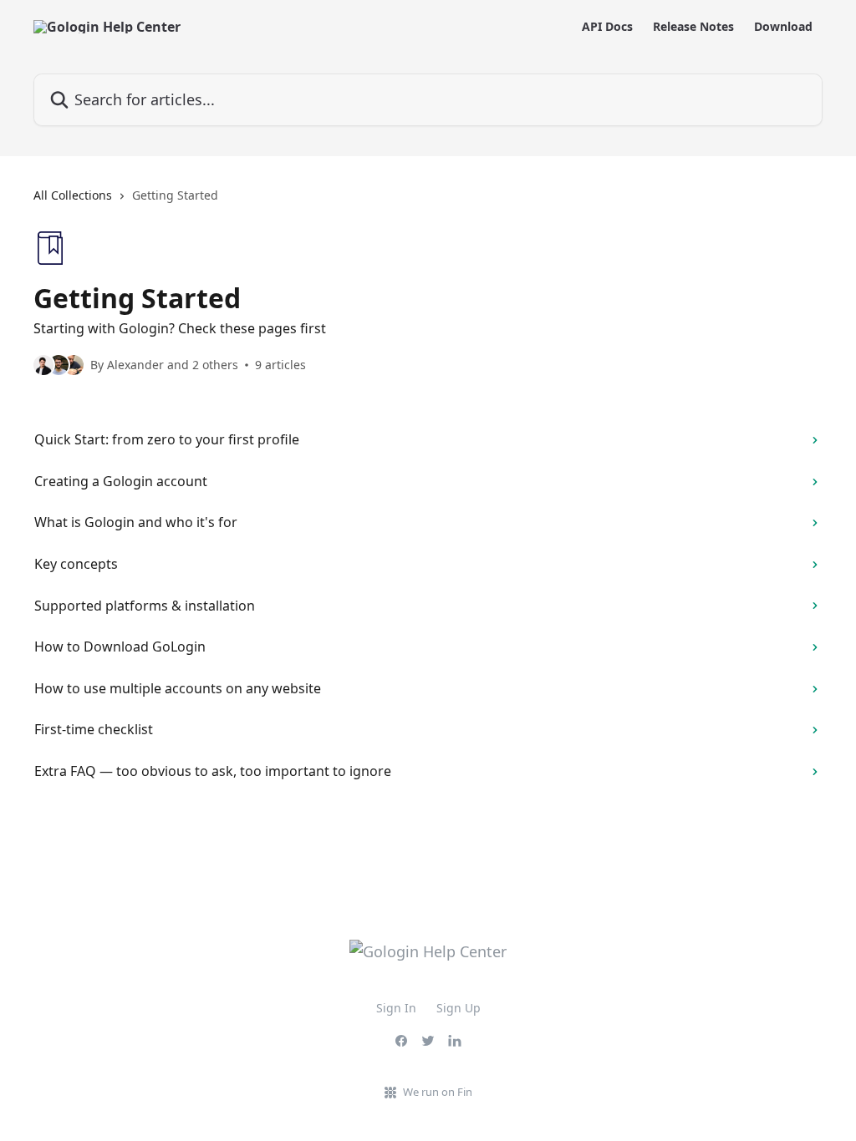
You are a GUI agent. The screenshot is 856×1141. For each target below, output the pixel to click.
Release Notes (693, 27)
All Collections (72, 195)
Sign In (396, 1008)
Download (783, 27)
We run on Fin (437, 1091)
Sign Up (458, 1008)
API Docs (607, 27)
